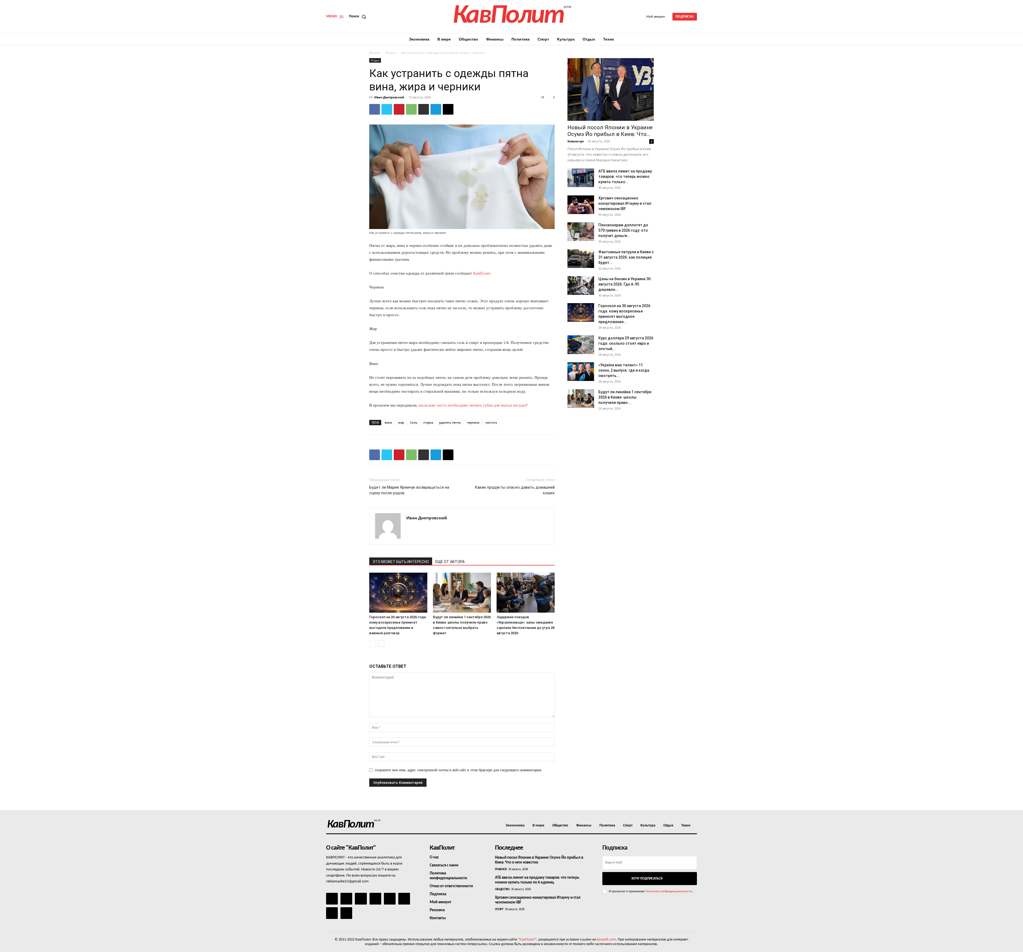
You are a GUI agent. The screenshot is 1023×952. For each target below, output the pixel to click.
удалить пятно (450, 422)
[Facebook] (374, 109)
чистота (491, 422)
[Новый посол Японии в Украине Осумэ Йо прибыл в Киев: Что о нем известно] (610, 89)
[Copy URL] (448, 109)
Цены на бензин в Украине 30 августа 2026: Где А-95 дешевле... (624, 284)
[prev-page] (372, 643)
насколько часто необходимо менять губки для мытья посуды (472, 405)
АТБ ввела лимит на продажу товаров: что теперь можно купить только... (625, 176)
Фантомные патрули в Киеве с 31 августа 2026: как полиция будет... (626, 257)
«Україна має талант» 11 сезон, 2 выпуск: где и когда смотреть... (623, 370)
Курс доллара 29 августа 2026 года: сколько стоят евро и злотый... (625, 343)
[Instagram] (346, 899)
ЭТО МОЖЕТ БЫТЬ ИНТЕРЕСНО (400, 562)
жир (401, 422)
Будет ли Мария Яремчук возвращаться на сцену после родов (409, 490)
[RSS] (375, 899)
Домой (374, 52)
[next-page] (381, 643)
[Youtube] (346, 913)
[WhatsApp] (411, 109)
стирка (428, 422)
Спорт (499, 909)
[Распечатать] (423, 109)
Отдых (390, 52)
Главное (501, 869)
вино (388, 422)
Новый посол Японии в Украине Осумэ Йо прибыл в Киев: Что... (610, 130)
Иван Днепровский (389, 97)
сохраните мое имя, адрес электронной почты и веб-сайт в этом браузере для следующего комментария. (458, 770)
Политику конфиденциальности (668, 891)
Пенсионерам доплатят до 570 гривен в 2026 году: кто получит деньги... (623, 230)
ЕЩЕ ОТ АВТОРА (450, 562)
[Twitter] (386, 109)
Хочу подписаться (646, 878)
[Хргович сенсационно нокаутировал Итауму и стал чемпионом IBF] (580, 204)
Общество (502, 889)
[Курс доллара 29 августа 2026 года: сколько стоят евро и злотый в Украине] (580, 344)
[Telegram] (436, 109)
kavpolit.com (606, 940)
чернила (473, 422)
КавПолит (481, 273)
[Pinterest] (399, 109)
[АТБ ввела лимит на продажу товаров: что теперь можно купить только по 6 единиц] (580, 177)
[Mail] (361, 899)
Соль (413, 422)
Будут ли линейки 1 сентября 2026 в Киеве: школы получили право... (624, 397)
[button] (358, 16)
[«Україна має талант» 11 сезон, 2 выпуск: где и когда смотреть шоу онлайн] (580, 371)
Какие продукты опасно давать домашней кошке (515, 490)
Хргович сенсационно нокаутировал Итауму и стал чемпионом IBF (624, 203)
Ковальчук (575, 141)
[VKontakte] (332, 913)
